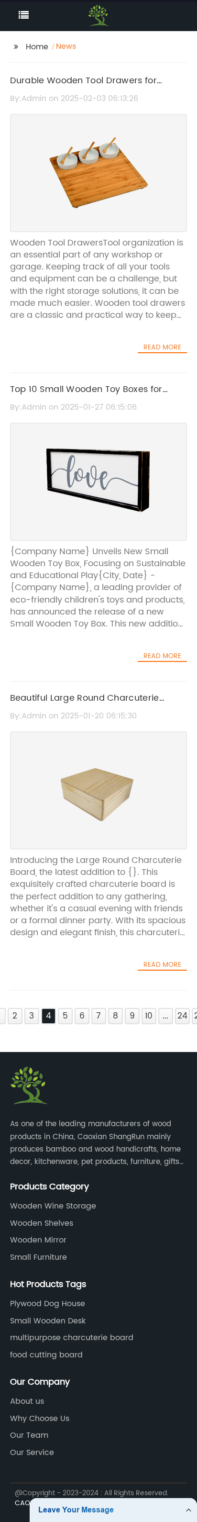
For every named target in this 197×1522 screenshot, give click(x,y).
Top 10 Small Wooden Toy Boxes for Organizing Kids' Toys (86, 396)
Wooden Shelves (41, 1223)
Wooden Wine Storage (53, 1206)
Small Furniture (38, 1257)
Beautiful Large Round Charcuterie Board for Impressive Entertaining (84, 705)
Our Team (29, 1435)
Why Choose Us (39, 1418)
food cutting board (46, 1355)
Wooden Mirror (38, 1240)
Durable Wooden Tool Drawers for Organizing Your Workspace (83, 87)
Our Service (32, 1452)
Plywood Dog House (47, 1303)
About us (27, 1401)
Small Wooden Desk (48, 1321)
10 (149, 1016)
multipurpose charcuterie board (71, 1337)
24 (182, 1016)
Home (37, 47)
